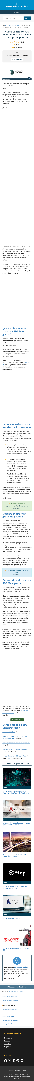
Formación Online (17, 6)
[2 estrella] (13, 42)
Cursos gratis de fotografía (9, 996)
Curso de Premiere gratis (9, 1016)
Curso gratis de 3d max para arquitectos (16, 743)
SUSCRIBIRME (17, 59)
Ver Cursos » (17, 575)
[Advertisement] (17, 177)
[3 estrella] (14, 42)
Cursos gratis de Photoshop (10, 1000)
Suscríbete (7, 1044)
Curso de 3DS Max (8, 732)
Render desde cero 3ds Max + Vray (14, 756)
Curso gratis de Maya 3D (9, 1024)
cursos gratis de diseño (16, 991)
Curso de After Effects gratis (10, 1020)
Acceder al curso (17, 719)
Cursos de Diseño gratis (12, 25)
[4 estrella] (16, 42)
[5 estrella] (18, 42)
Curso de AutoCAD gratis (9, 1009)
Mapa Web (8, 1047)
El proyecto (8, 1038)
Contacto (7, 1041)
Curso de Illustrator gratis (9, 1013)
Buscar (27, 18)
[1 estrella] (11, 42)
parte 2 (10, 758)
